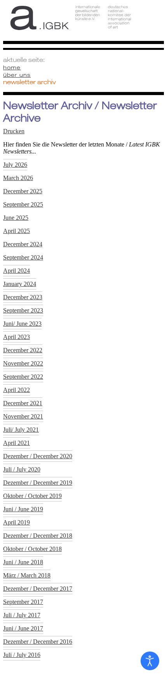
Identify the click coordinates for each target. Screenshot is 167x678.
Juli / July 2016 (21, 655)
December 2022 (22, 350)
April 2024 (16, 270)
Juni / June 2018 (23, 562)
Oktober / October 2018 (32, 549)
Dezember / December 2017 (37, 588)
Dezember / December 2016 (37, 641)
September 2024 (23, 257)
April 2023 (16, 337)
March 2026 (18, 178)
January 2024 (19, 284)
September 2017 (23, 602)
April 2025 (16, 231)
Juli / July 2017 (21, 615)
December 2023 (22, 297)
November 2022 (23, 363)
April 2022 (16, 390)
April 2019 (16, 522)
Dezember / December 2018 (37, 535)
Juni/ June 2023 (22, 323)
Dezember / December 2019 (37, 482)
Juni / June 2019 (23, 509)
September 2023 (23, 310)
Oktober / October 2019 (32, 496)
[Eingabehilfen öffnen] (150, 661)
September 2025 (23, 204)
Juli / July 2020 (21, 469)
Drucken (13, 131)
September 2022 (23, 376)
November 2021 (23, 416)
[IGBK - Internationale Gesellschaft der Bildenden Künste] (83, 24)
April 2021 (16, 443)
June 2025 (15, 217)
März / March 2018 (26, 575)
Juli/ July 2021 (21, 429)
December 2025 (22, 191)
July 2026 (15, 164)
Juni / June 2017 (23, 628)
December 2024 (22, 244)
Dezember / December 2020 (37, 456)
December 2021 (22, 403)
